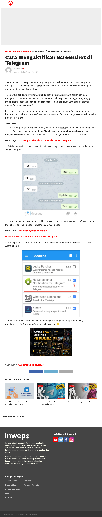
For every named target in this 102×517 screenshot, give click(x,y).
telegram (39, 365)
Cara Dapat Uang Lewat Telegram (81, 402)
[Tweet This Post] (51, 370)
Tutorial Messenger (22, 51)
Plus (20, 365)
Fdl (24, 69)
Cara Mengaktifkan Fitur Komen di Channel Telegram (44, 140)
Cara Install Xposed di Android (32, 230)
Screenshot (28, 365)
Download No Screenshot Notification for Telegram (31, 236)
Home (8, 51)
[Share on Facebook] (36, 370)
